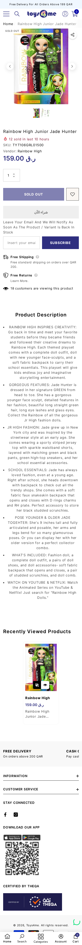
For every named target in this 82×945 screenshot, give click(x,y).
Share (72, 35)
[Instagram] (16, 814)
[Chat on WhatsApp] (76, 920)
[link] (7, 938)
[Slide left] (9, 66)
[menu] (6, 14)
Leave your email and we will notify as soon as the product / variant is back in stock (38, 227)
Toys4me (32, 925)
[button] (17, 14)
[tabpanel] (41, 682)
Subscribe (60, 243)
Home (8, 24)
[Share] (72, 35)
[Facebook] (5, 814)
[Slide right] (72, 66)
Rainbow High (30, 151)
